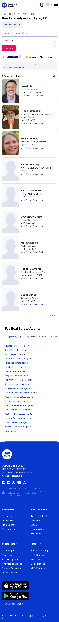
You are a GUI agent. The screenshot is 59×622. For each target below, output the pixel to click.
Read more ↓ (19, 67)
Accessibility (7, 616)
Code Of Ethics (14, 496)
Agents (17, 14)
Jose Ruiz (26, 86)
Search (9, 48)
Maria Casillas (29, 242)
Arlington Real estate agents (18, 409)
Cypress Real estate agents (17, 388)
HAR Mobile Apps (13, 603)
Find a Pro (6, 14)
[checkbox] (11, 57)
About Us (7, 516)
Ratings (32, 57)
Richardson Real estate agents (19, 405)
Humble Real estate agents (17, 401)
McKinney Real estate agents (18, 380)
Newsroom (8, 520)
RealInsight (8, 550)
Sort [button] (18, 76)
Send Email (38, 96)
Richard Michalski (31, 190)
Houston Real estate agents (18, 346)
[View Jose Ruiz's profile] (10, 91)
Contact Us (8, 529)
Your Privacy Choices (43, 616)
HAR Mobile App (40, 550)
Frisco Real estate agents (16, 363)
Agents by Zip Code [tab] (36, 336)
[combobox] (29, 33)
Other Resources (11, 572)
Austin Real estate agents (16, 354)
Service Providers (11, 568)
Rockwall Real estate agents (18, 418)
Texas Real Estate (41, 516)
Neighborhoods (39, 529)
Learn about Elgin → (12, 24)
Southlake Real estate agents (18, 414)
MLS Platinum (38, 568)
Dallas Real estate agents (16, 350)
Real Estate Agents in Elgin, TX (24, 18)
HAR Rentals (38, 555)
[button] (49, 4)
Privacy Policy (21, 616)
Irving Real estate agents (16, 375)
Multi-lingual (46, 57)
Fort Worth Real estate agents (19, 358)
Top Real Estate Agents (22, 328)
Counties (35, 520)
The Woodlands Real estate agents (21, 392)
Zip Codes (36, 533)
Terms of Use (7, 619)
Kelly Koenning (30, 138)
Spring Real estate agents (17, 384)
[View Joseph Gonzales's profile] (10, 221)
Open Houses (38, 563)
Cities (26, 14)
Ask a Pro (7, 555)
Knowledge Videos (12, 563)
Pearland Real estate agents (18, 426)
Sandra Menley (30, 164)
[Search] (54, 76)
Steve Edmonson (31, 111)
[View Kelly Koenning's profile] (10, 143)
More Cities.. (10, 431)
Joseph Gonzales (31, 216)
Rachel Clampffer (32, 268)
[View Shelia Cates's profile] (10, 299)
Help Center (8, 524)
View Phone (26, 96)
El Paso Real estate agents (17, 422)
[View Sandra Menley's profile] (10, 169)
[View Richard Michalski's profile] (10, 195)
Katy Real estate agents (16, 367)
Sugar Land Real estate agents (19, 397)
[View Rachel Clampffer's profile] (10, 273)
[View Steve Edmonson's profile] (10, 117)
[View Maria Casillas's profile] (10, 247)
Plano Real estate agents (16, 371)
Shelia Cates (28, 294)
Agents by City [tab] (14, 336)
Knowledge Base (11, 559)
